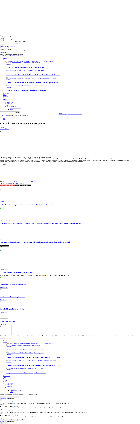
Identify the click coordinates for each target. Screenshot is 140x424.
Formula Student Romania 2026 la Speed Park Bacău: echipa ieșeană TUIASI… (33, 83)
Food (7, 105)
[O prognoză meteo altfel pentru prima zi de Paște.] (13, 267)
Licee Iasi (32, 61)
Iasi (4, 115)
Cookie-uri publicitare (7, 415)
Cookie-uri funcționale (7, 406)
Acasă (1, 115)
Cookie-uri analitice (7, 410)
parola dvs (17, 43)
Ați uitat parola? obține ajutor (7, 46)
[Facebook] (2, 134)
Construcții (9, 103)
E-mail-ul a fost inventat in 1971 (17, 183)
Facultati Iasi (27, 61)
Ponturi (5, 99)
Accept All (15, 397)
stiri (4, 166)
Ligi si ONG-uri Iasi (40, 61)
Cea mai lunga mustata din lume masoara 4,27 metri (23, 181)
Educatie (21, 61)
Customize (3, 397)
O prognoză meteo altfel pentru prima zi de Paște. (16, 272)
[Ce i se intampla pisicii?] (4, 318)
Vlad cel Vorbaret (4, 129)
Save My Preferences (12, 419)
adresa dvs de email (20, 50)
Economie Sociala (11, 106)
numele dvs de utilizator (21, 41)
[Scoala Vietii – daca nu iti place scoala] (4, 293)
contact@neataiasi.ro (9, 338)
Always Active (16, 401)
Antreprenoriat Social (15, 108)
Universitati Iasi (49, 61)
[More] (26, 134)
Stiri (7, 115)
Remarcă (15, 406)
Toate (7, 61)
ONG (11, 109)
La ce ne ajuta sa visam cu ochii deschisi (13, 284)
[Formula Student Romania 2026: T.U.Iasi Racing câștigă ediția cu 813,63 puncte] (25, 70)
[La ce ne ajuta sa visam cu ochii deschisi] (4, 281)
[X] (8, 134)
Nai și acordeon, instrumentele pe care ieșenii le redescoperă (26, 90)
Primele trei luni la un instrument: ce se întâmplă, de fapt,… (26, 67)
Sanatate (5, 98)
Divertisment (6, 93)
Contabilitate (9, 102)
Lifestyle (5, 96)
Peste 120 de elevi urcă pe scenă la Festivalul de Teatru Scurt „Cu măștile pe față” (27, 205)
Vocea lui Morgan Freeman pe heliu (12, 309)
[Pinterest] (14, 134)
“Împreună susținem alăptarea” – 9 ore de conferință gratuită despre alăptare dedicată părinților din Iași (35, 242)
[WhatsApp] (20, 134)
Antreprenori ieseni (8, 100)
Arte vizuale (3, 324)
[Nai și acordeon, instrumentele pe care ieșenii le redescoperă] (25, 85)
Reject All (9, 397)
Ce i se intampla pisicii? (8, 321)
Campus (5, 59)
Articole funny (3, 269)
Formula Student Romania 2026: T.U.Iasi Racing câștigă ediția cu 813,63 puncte (33, 75)
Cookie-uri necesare (7, 401)
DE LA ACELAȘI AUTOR (23, 185)
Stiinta (4, 95)
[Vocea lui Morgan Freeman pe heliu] (4, 306)
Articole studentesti (14, 61)
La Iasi (5, 58)
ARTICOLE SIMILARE (7, 185)
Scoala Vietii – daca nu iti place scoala (12, 297)
